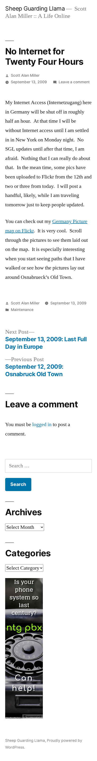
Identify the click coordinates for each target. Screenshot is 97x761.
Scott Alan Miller (25, 75)
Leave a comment (74, 82)
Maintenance (22, 309)
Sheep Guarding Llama (35, 8)
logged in (42, 424)
